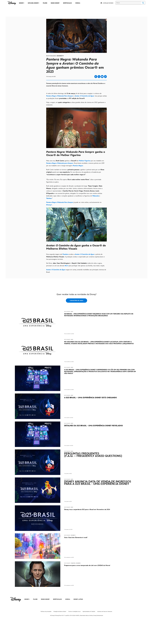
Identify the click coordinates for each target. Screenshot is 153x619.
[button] (109, 3)
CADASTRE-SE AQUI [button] (76, 300)
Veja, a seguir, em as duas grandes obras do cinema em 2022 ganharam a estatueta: (75, 104)
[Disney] (12, 3)
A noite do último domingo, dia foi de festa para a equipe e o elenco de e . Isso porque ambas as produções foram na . (76, 96)
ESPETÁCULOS (57, 599)
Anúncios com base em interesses (104, 611)
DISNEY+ (27, 599)
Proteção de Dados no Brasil (59, 611)
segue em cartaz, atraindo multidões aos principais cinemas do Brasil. (76, 271)
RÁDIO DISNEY (45, 599)
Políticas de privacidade (46, 611)
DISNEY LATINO (78, 599)
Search (143, 3)
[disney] (15, 599)
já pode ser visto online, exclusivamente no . (73, 203)
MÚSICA (67, 599)
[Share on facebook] (95, 76)
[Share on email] (102, 76)
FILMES (35, 599)
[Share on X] (99, 76)
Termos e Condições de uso (74, 611)
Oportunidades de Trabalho (89, 611)
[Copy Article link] (105, 76)
